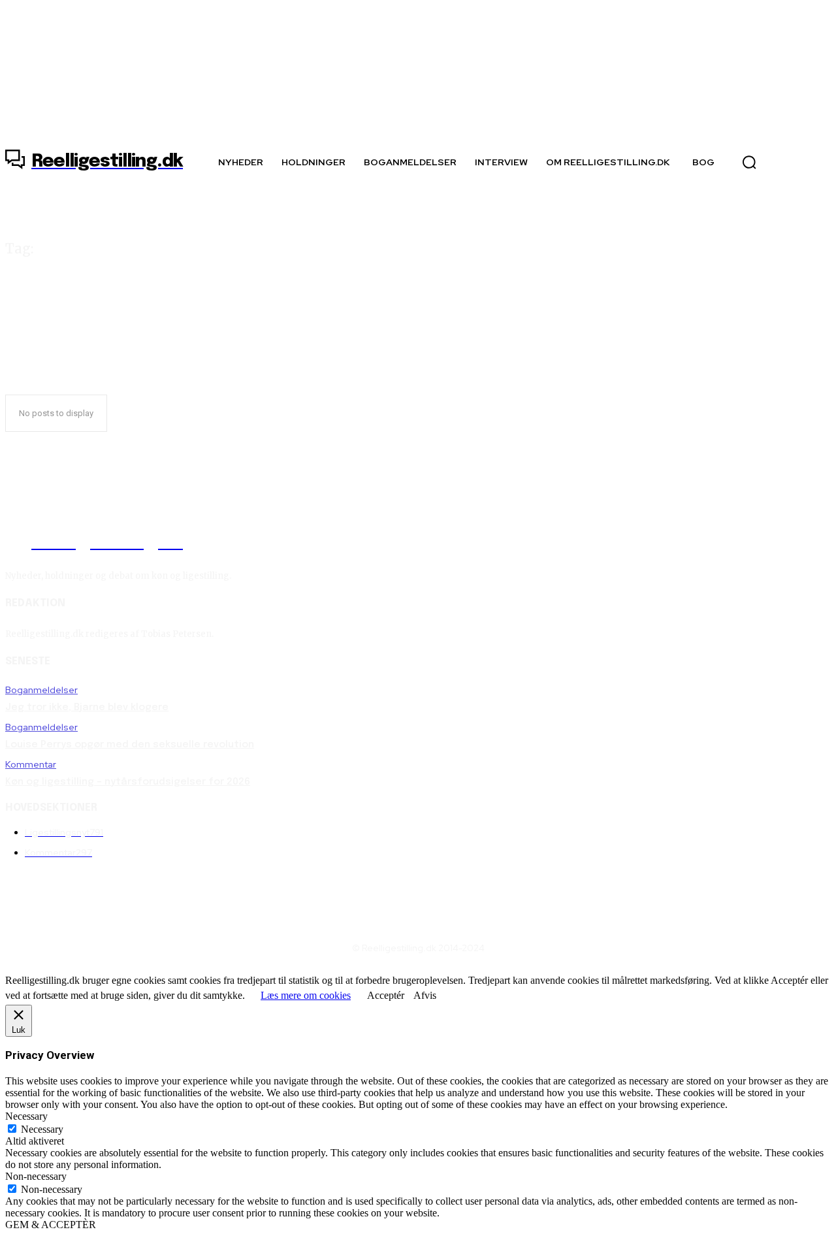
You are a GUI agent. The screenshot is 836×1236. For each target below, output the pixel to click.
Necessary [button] (26, 1116)
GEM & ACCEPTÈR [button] (50, 1224)
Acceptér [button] (385, 995)
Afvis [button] (424, 995)
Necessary (42, 1129)
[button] (749, 162)
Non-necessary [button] (36, 1176)
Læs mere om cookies (306, 995)
